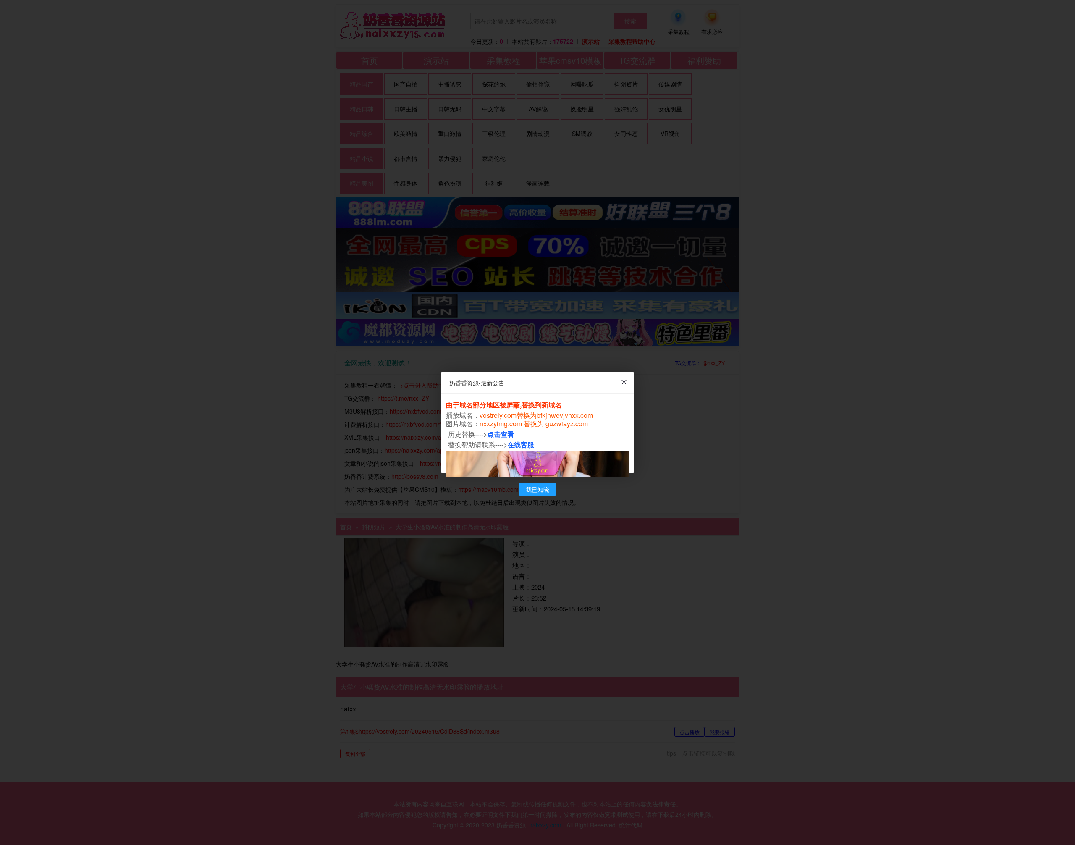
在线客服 (520, 444)
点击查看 (500, 434)
